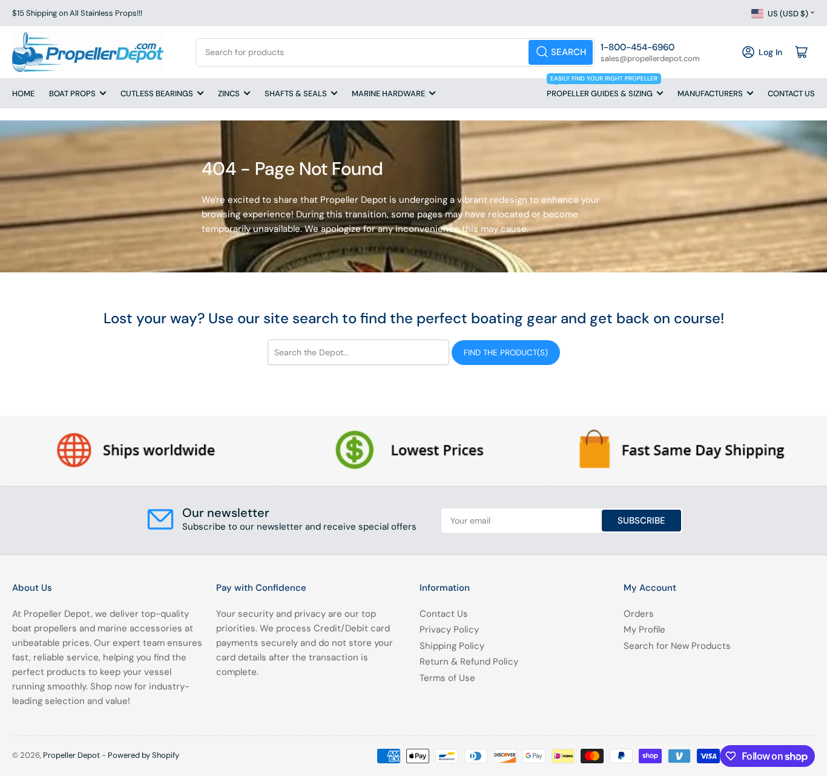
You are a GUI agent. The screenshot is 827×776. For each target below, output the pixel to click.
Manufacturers (710, 93)
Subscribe (641, 521)
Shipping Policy (452, 646)
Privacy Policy (449, 629)
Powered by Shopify (143, 755)
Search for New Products (677, 646)
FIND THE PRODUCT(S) (506, 352)
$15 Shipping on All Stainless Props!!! (77, 13)
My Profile (644, 629)
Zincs (229, 93)
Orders (639, 614)
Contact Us (791, 93)
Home (23, 93)
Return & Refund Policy (469, 662)
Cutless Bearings (156, 93)
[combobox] (395, 52)
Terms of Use (447, 678)
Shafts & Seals (296, 93)
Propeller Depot (71, 755)
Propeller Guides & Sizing (602, 88)
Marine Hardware (388, 93)
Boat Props (72, 93)
